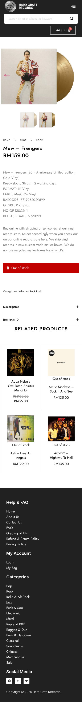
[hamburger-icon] (73, 6)
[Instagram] (18, 681)
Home (6, 140)
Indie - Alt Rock (27, 291)
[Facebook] (9, 681)
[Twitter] (26, 681)
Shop (23, 140)
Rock (39, 140)
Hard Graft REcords (28, 6)
